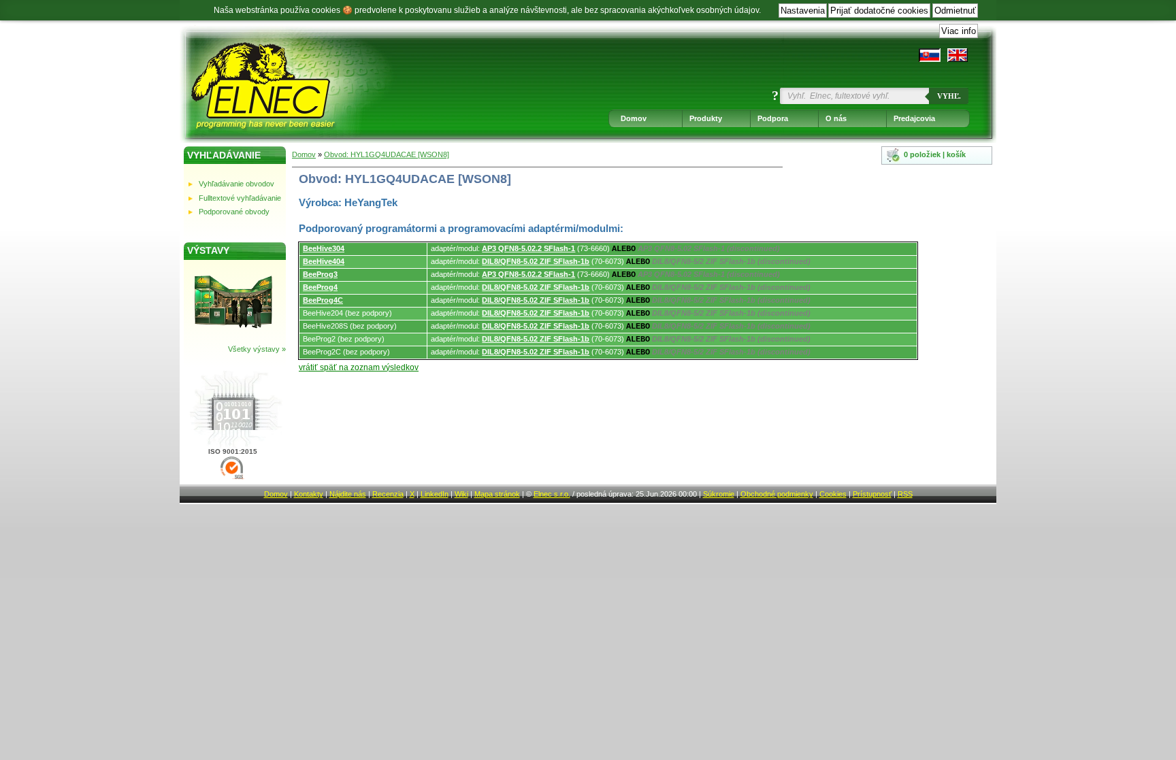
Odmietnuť (955, 10)
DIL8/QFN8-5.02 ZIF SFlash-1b (535, 261)
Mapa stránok (497, 494)
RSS (905, 494)
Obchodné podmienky (776, 494)
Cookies (833, 494)
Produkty (705, 118)
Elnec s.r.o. (552, 494)
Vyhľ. (949, 96)
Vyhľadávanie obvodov (236, 184)
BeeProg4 (320, 287)
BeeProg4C (323, 300)
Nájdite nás (347, 494)
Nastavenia (803, 10)
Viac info (958, 31)
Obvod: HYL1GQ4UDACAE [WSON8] (386, 154)
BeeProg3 (320, 274)
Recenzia (388, 494)
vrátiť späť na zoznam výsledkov (359, 367)
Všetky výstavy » (257, 349)
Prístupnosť (872, 494)
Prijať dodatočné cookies (879, 10)
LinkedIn (434, 494)
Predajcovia (914, 118)
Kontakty (308, 494)
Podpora (772, 118)
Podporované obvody (234, 212)
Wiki (461, 494)
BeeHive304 (323, 248)
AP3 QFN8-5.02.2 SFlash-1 (528, 248)
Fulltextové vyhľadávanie (240, 198)
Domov (634, 118)
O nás (836, 118)
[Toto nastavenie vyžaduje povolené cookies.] (957, 55)
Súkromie (718, 494)
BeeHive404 (323, 261)
